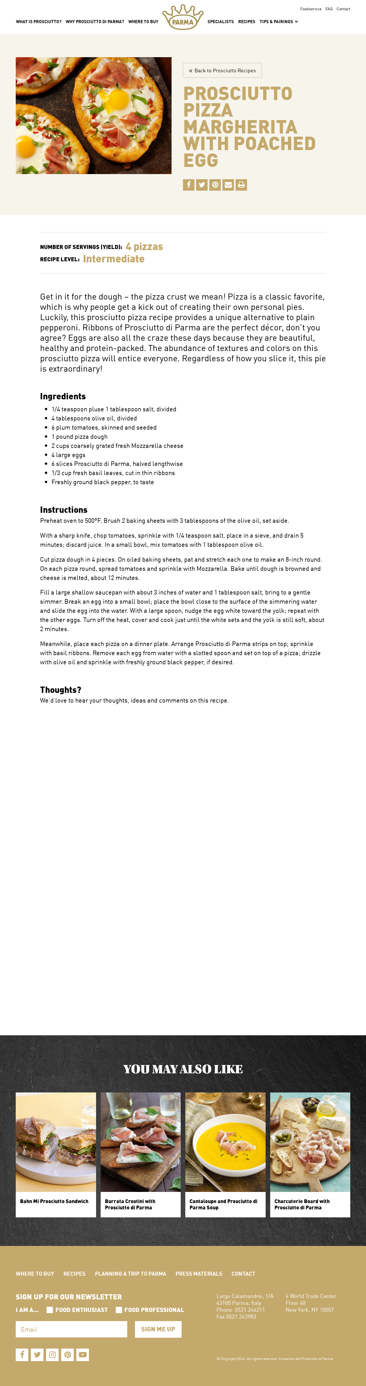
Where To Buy (143, 21)
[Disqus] (183, 776)
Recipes (246, 21)
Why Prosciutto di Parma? (95, 21)
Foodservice (310, 8)
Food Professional (154, 1309)
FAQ (329, 8)
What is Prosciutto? (38, 21)
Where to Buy (35, 1273)
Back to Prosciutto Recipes (224, 70)
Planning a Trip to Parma (130, 1273)
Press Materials (199, 1273)
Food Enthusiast (81, 1309)
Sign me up (158, 1328)
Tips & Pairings (277, 21)
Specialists (221, 21)
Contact (343, 8)
